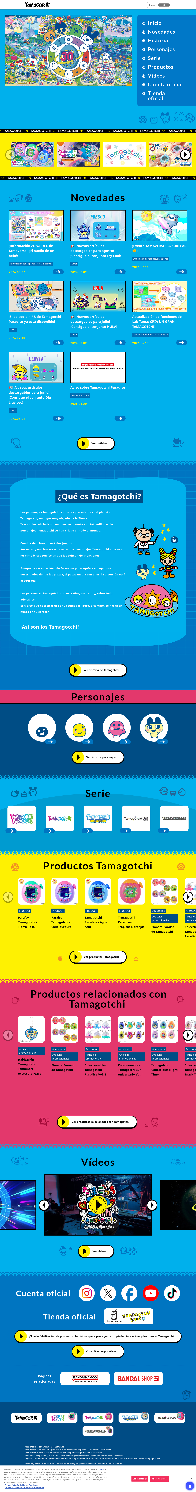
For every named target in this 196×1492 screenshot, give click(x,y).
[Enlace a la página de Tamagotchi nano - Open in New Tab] (174, 818)
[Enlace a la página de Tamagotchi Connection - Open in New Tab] (170, 154)
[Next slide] (185, 154)
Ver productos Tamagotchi (101, 957)
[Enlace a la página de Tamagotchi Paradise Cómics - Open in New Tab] (78, 154)
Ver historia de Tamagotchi (101, 670)
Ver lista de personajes (101, 757)
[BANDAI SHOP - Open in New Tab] (138, 1378)
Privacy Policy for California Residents (21, 1485)
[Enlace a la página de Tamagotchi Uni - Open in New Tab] (136, 818)
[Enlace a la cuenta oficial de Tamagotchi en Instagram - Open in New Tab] (87, 1293)
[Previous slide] (44, 1205)
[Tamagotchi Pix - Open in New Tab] (124, 154)
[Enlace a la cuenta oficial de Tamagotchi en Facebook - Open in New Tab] (129, 1293)
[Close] (192, 1478)
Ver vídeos (99, 1251)
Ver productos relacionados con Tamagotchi (100, 1122)
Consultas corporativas (101, 1351)
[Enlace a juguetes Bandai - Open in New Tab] (85, 1378)
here (101, 1469)
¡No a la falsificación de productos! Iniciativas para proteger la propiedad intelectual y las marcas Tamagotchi (101, 1336)
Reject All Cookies (159, 1479)
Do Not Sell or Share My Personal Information (24, 1487)
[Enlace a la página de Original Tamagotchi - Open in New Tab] (60, 818)
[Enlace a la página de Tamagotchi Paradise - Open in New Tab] (32, 154)
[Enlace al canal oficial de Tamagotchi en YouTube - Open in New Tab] (151, 1293)
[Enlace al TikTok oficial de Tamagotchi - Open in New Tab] (172, 1293)
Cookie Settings (140, 1479)
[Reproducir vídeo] (98, 1205)
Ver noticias (99, 443)
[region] (98, 1478)
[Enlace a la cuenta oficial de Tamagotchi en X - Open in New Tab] (108, 1293)
